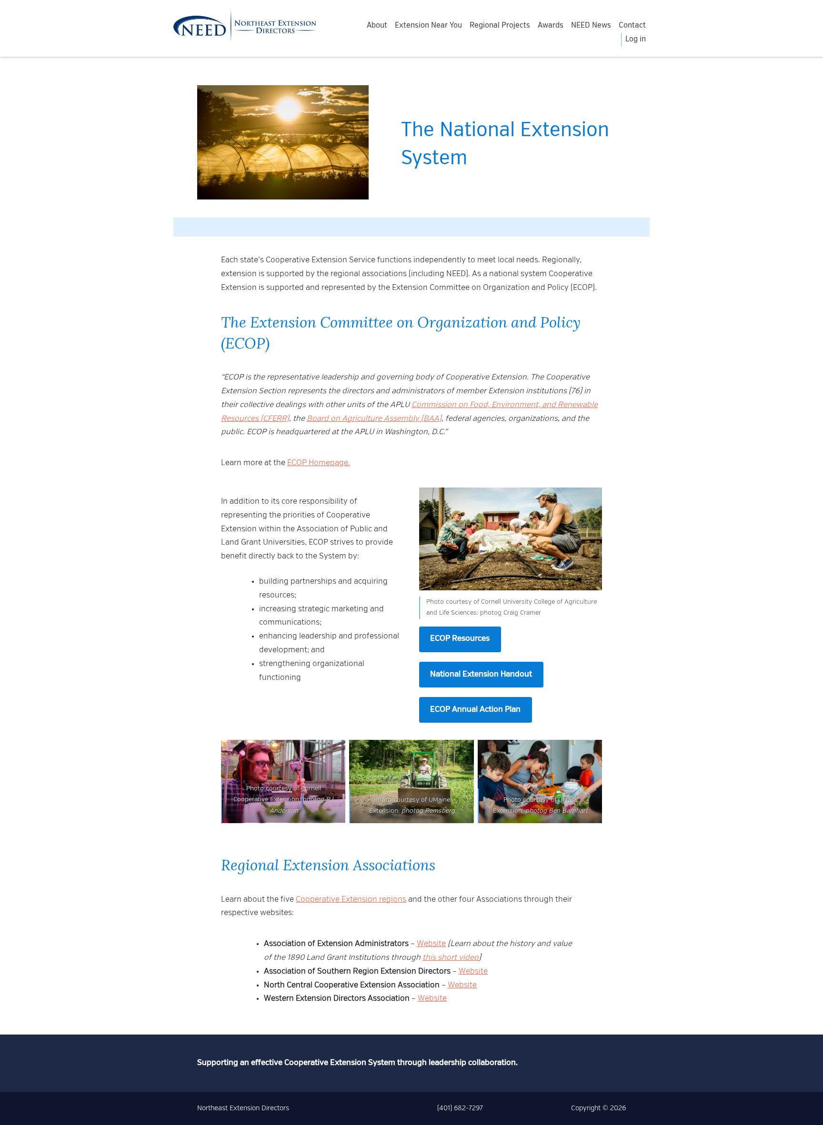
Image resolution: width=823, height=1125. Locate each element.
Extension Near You (428, 26)
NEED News (591, 26)
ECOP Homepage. (318, 463)
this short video (450, 958)
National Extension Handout (481, 674)
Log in (635, 39)
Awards (550, 26)
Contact (632, 26)
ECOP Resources (460, 639)
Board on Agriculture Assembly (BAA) (374, 419)
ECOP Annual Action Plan (475, 710)
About (377, 26)
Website (431, 944)
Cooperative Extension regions (351, 900)
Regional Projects (500, 26)
